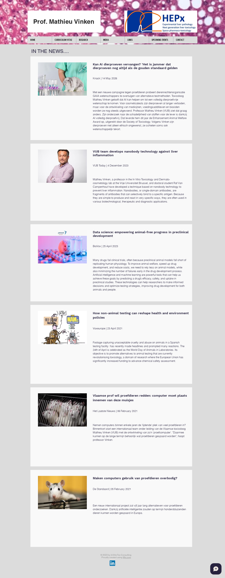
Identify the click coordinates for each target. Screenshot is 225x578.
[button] (64, 39)
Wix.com (127, 557)
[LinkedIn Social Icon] (112, 563)
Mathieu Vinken (101, 179)
